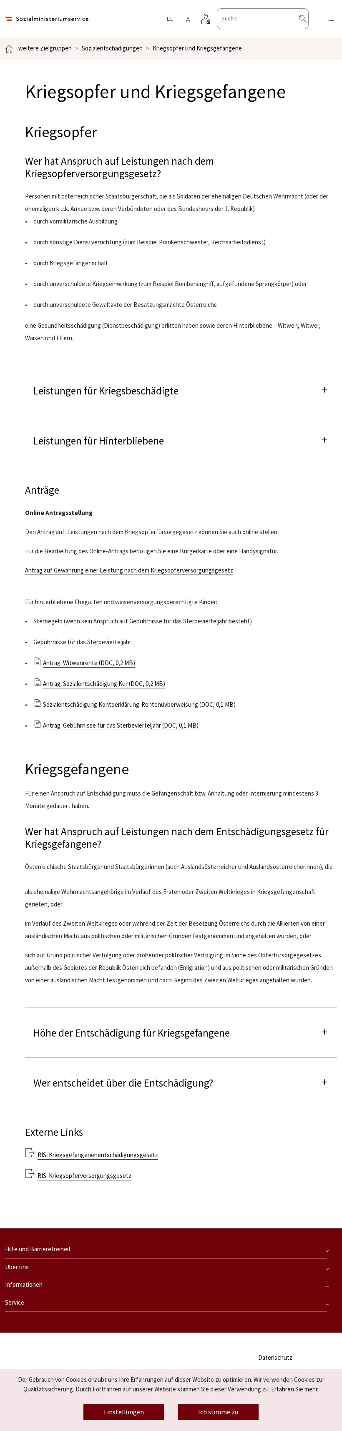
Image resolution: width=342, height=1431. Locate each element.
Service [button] (14, 1303)
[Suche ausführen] (309, 18)
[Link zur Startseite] (46, 19)
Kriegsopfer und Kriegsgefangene (197, 49)
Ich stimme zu (218, 1412)
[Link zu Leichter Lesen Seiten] (170, 19)
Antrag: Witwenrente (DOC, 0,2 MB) (89, 663)
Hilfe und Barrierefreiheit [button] (38, 1249)
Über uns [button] (17, 1267)
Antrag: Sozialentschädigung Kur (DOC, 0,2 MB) (104, 684)
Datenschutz (275, 1358)
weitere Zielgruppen (45, 49)
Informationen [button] (24, 1285)
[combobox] (263, 18)
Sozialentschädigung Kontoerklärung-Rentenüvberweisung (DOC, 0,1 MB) (139, 705)
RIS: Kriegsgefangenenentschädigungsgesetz (98, 1155)
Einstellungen (124, 1412)
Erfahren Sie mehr (294, 1389)
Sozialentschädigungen (112, 49)
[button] (181, 389)
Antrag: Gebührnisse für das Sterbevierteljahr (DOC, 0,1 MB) (121, 726)
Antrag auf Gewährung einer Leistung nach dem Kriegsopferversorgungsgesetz (129, 571)
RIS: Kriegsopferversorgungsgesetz (84, 1176)
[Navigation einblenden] (331, 19)
